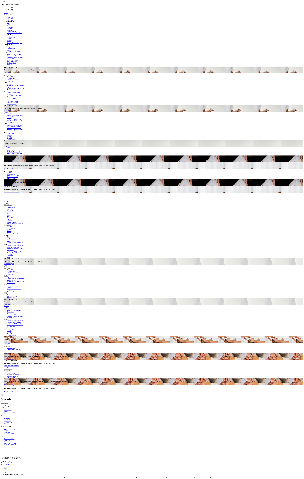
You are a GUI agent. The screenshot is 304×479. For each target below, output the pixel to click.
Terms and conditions (9, 439)
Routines (6, 74)
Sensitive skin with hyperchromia (15, 88)
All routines (10, 81)
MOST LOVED (7, 204)
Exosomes (9, 35)
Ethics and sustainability (13, 177)
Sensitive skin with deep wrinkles (15, 85)
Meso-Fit (9, 118)
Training (6, 430)
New (8, 15)
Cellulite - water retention (13, 79)
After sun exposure (11, 104)
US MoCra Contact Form (10, 444)
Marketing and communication (14, 153)
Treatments (6, 112)
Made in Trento (11, 178)
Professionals (7, 147)
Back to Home (4, 405)
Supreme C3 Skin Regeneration (15, 54)
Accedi (2, 394)
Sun (8, 25)
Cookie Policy (7, 441)
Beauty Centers (7, 410)
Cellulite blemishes (11, 31)
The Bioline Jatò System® (13, 152)
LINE (5, 244)
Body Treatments (11, 139)
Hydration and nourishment (14, 95)
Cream (8, 47)
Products (6, 13)
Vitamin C (9, 38)
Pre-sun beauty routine (12, 101)
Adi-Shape (9, 136)
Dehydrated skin (11, 78)
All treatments (10, 122)
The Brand (6, 169)
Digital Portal (7, 432)
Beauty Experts (11, 150)
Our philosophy (11, 174)
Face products (7, 419)
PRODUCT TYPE (8, 235)
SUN (5, 293)
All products (10, 20)
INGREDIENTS (7, 225)
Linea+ (9, 65)
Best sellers (10, 18)
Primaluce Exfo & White (13, 61)
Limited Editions (11, 17)
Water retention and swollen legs (15, 33)
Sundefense (10, 64)
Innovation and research (13, 175)
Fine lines (9, 28)
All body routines (11, 98)
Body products (7, 421)
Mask (8, 50)
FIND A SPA (7, 146)
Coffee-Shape (10, 116)
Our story (9, 172)
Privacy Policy (7, 440)
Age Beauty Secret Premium (14, 126)
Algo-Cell (9, 138)
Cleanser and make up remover (14, 51)
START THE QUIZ (9, 72)
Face (8, 23)
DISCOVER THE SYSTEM (11, 168)
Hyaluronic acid (11, 37)
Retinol (9, 41)
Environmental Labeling (10, 443)
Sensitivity (9, 30)
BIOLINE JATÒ (7, 370)
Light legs (9, 94)
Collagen (9, 40)
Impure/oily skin (11, 87)
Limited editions (8, 422)
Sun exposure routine (12, 102)
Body (8, 24)
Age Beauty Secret (11, 63)
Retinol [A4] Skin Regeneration (15, 57)
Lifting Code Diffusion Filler (14, 60)
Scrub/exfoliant (11, 48)
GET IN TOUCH (8, 161)
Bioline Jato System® (9, 429)
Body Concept (10, 58)
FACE (5, 275)
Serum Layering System (13, 55)
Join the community (9, 433)
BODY (5, 284)
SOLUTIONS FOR (8, 212)
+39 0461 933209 (7, 464)
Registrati (3, 395)
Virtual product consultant (10, 424)
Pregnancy (9, 97)
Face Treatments (11, 130)
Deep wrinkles (10, 27)
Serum (8, 45)
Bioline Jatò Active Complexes (14, 43)
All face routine (11, 89)
